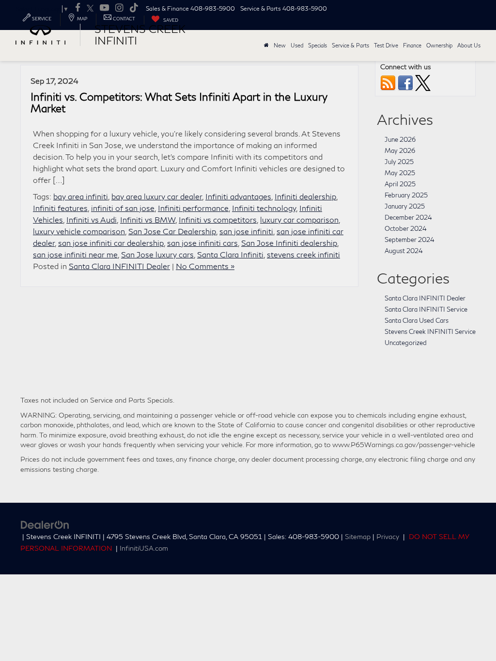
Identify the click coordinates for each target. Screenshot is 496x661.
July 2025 (399, 161)
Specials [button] (317, 45)
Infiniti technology (264, 207)
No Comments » (205, 265)
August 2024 (404, 251)
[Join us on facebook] (405, 82)
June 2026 (400, 139)
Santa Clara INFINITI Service (426, 309)
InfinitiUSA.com (144, 548)
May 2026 (400, 150)
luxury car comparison (299, 219)
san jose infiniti (246, 231)
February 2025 (406, 195)
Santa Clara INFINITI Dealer (119, 265)
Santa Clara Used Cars (417, 320)
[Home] (266, 45)
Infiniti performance (193, 207)
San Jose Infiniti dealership (289, 242)
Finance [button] (412, 45)
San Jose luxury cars (157, 254)
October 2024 (406, 228)
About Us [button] (468, 45)
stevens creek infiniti (303, 254)
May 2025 (400, 173)
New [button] (280, 45)
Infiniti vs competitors (218, 219)
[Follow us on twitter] (423, 82)
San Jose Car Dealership (172, 231)
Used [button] (297, 45)
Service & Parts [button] (350, 45)
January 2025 (405, 206)
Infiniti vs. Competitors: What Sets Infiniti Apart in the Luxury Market (179, 102)
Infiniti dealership (305, 196)
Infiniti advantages (238, 196)
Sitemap (358, 537)
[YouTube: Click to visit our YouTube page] (104, 8)
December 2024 (408, 217)
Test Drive (386, 45)
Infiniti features (60, 207)
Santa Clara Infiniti (230, 254)
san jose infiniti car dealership (111, 242)
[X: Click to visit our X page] (90, 8)
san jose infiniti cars (202, 242)
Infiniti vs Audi (91, 219)
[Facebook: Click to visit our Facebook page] (77, 8)
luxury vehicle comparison (79, 231)
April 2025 (400, 184)
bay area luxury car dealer (156, 196)
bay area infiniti (80, 196)
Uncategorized (406, 342)
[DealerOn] (45, 523)
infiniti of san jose (123, 207)
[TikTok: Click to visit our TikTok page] (134, 8)
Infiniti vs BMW (147, 219)
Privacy (387, 537)
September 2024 (409, 239)
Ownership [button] (439, 45)
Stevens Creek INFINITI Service (430, 331)
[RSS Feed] (388, 82)
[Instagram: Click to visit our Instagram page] (119, 8)
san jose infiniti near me (75, 254)
